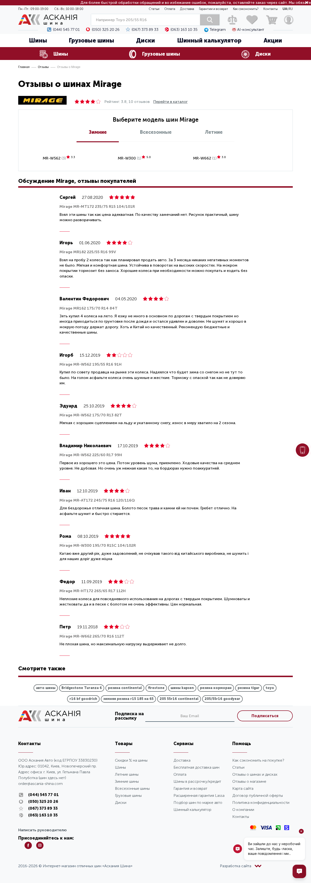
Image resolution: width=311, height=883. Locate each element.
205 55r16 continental (179, 699)
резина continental (125, 688)
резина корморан (216, 688)
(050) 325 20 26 (106, 29)
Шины (38, 40)
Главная (24, 67)
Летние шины (126, 774)
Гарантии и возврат (213, 9)
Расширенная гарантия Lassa (199, 795)
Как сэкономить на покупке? (258, 760)
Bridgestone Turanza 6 (81, 688)
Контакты (270, 9)
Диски (120, 802)
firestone (156, 688)
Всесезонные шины (132, 788)
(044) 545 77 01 (66, 29)
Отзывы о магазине (249, 781)
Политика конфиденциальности (260, 802)
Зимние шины (127, 781)
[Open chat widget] (299, 871)
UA (285, 9)
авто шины (45, 688)
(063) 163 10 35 (184, 29)
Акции (273, 40)
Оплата (169, 9)
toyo (270, 688)
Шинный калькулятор (209, 40)
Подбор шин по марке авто (197, 802)
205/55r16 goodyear (222, 699)
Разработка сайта (235, 866)
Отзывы (43, 67)
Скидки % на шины (131, 760)
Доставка (187, 9)
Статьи (154, 9)
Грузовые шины (91, 40)
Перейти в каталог (170, 101)
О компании (243, 809)
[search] (209, 19)
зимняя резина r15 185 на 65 (128, 699)
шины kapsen (182, 688)
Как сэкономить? (246, 9)
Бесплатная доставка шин (196, 767)
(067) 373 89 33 (145, 29)
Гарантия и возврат (190, 788)
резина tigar (248, 688)
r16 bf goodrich (83, 699)
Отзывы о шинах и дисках (254, 774)
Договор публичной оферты (257, 795)
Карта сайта (242, 788)
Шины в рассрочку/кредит (197, 781)
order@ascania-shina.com (40, 783)
